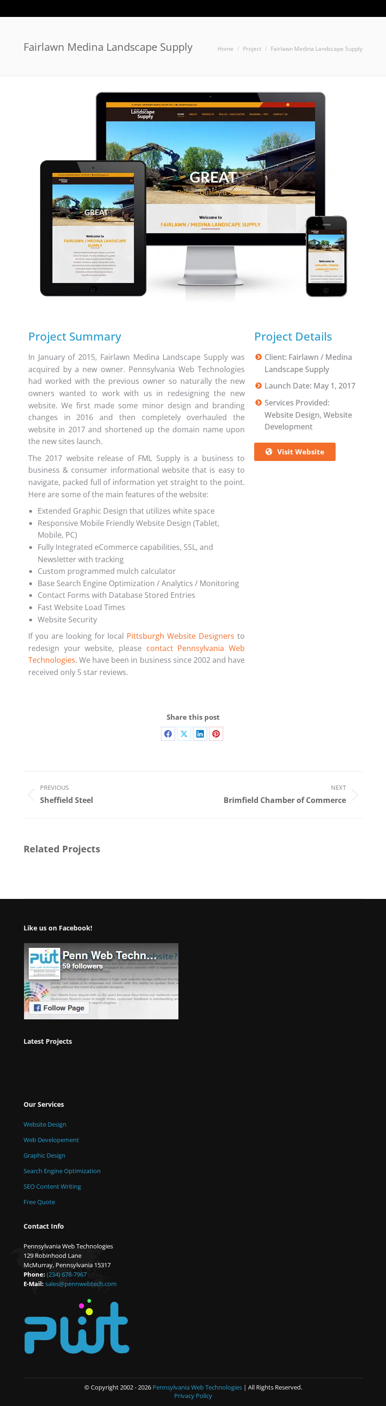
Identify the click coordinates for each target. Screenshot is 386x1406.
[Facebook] (168, 734)
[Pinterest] (216, 734)
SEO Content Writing (52, 1186)
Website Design (45, 1124)
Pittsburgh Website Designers (180, 636)
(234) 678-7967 (67, 1274)
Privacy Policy (193, 1395)
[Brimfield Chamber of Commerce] (78, 1072)
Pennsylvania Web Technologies (197, 1387)
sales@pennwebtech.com (81, 1283)
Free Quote (39, 1202)
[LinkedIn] (200, 734)
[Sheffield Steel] (150, 1072)
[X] (184, 734)
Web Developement (51, 1140)
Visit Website (300, 451)
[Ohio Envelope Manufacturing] (42, 1072)
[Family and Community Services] (223, 1072)
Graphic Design (44, 1155)
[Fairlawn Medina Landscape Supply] (114, 1072)
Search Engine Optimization (62, 1171)
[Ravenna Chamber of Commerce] (187, 1072)
